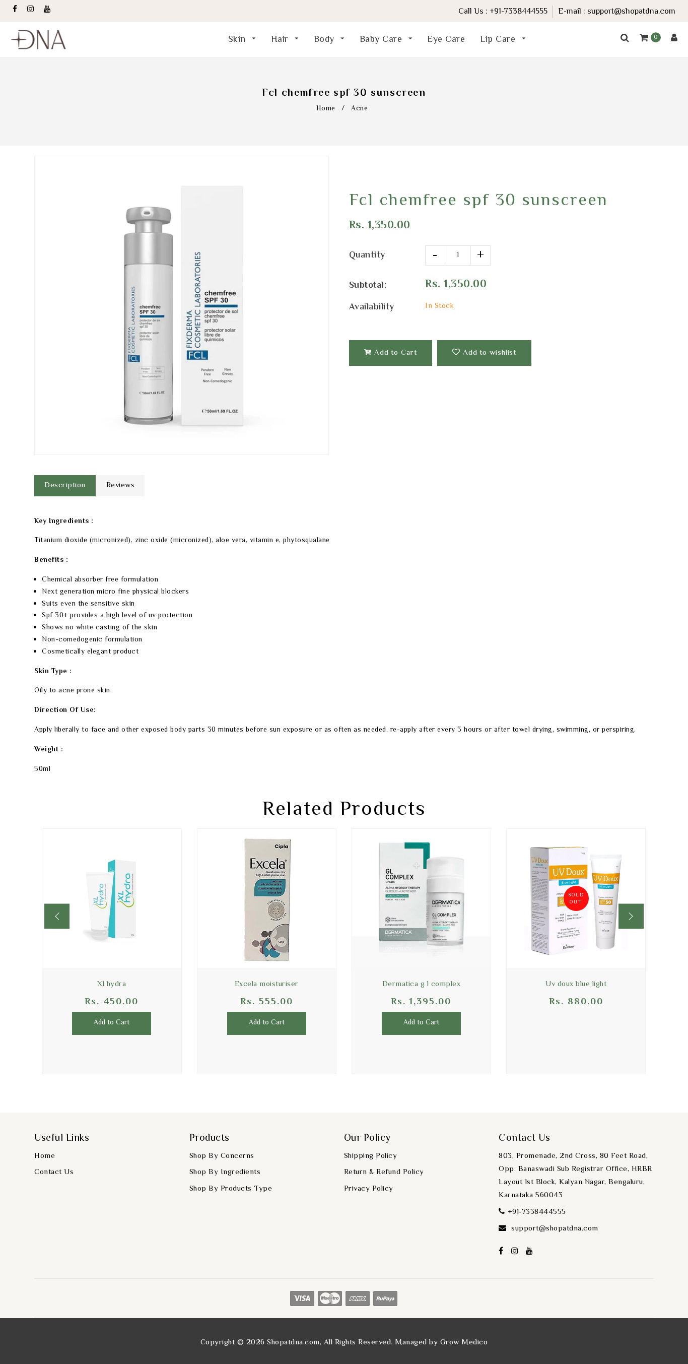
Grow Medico (464, 1342)
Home (325, 108)
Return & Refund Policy (384, 1172)
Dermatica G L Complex (421, 984)
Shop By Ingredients (225, 1172)
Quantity (367, 255)
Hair (281, 40)
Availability (371, 307)
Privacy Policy (368, 1189)
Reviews (120, 485)
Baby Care (382, 40)
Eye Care (446, 40)
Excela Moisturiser (267, 984)
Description (65, 485)
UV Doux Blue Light (575, 984)
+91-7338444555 (518, 12)
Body (325, 40)
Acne (359, 108)
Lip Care (499, 40)
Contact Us (54, 1172)
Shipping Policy (370, 1156)
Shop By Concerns (221, 1156)
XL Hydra (111, 984)
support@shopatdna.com (631, 12)
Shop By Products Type (230, 1189)
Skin (238, 40)
